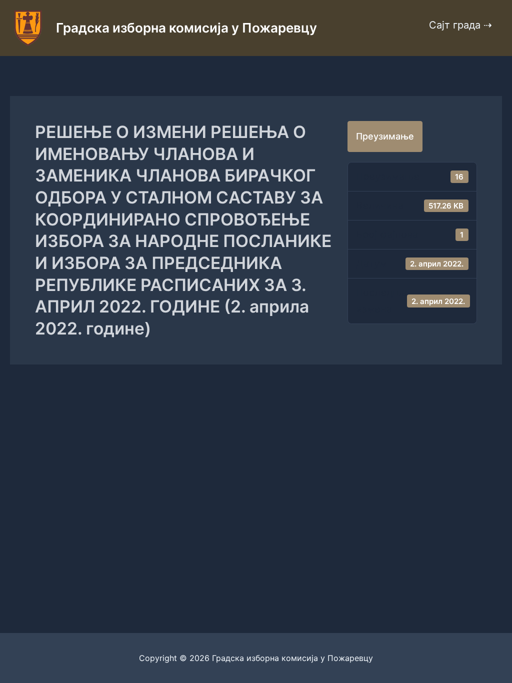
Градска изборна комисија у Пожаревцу (186, 28)
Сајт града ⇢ (460, 25)
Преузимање (385, 136)
